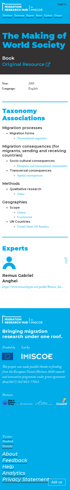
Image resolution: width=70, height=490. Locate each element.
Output (58, 16)
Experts (30, 16)
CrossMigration (23, 7)
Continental (24, 217)
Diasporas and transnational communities (42, 166)
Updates (48, 16)
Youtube (7, 447)
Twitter (7, 437)
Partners (30, 356)
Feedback (14, 460)
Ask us (56, 482)
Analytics (13, 473)
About (39, 16)
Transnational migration (31, 138)
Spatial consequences (30, 175)
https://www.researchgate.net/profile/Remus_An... (33, 287)
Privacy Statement (25, 479)
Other (20, 194)
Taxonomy (19, 16)
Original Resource (24, 64)
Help (8, 467)
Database (7, 16)
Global (21, 213)
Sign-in (62, 4)
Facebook (7, 442)
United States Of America (33, 227)
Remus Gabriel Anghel (17, 278)
